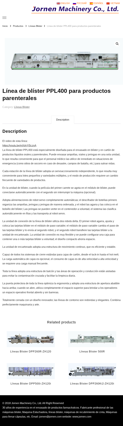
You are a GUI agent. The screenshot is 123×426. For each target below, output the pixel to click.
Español (98, 3)
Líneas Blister (22, 107)
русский (81, 3)
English (65, 3)
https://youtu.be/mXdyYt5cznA (19, 145)
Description (62, 119)
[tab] (62, 120)
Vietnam (115, 3)
